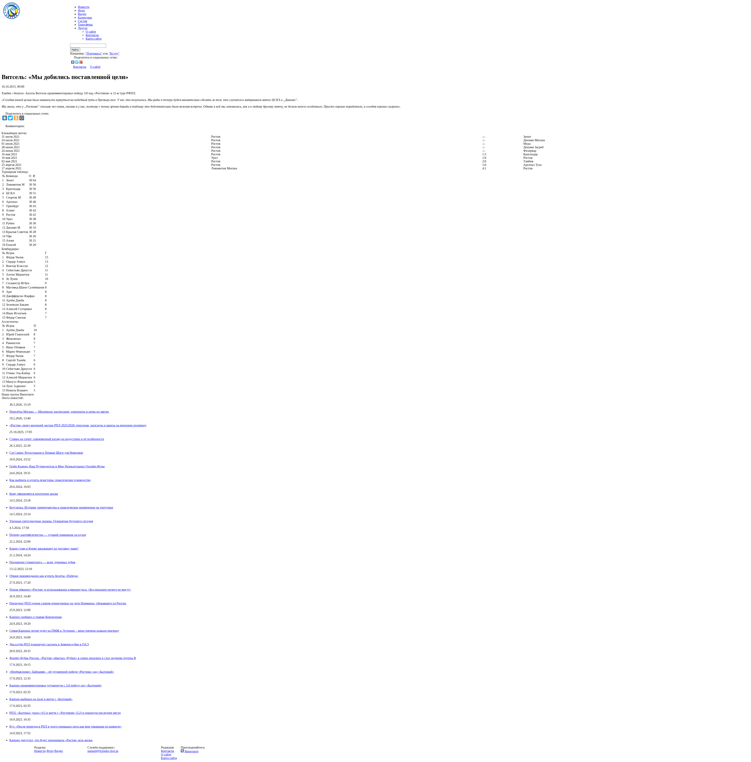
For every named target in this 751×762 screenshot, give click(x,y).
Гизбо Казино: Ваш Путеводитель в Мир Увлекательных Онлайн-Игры (57, 466)
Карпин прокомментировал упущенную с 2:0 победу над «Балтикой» (55, 685)
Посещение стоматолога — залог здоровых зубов (42, 562)
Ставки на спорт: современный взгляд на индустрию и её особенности (56, 439)
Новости (40, 751)
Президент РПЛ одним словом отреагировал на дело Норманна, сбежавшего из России (67, 603)
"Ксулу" (114, 53)
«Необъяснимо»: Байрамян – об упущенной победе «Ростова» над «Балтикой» (61, 671)
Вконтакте (192, 751)
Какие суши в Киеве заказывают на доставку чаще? (43, 548)
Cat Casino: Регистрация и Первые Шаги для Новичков (46, 452)
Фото (81, 10)
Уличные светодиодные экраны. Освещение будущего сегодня (51, 521)
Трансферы (85, 24)
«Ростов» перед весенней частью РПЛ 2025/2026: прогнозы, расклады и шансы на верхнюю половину (77, 425)
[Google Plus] (81, 62)
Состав (82, 21)
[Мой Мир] (21, 118)
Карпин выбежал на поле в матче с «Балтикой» (41, 699)
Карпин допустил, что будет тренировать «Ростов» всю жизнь (51, 740)
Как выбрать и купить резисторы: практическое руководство (50, 480)
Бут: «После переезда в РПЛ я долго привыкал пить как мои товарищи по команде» (65, 726)
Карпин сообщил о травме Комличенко (35, 617)
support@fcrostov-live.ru (102, 751)
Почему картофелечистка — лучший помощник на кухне (47, 534)
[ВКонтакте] (73, 62)
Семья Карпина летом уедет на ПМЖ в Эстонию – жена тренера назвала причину (64, 630)
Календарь (85, 17)
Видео (82, 14)
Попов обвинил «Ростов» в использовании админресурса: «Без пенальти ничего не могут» (70, 589)
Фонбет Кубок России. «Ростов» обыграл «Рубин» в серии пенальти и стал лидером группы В (72, 658)
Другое (82, 28)
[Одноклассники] (16, 118)
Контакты (92, 35)
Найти (75, 49)
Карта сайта (94, 38)
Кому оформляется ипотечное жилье (33, 493)
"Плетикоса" (93, 53)
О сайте (91, 31)
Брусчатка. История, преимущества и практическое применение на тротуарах (61, 507)
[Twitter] (77, 62)
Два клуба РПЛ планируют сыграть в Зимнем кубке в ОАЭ (49, 644)
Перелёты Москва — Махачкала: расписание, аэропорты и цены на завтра (59, 411)
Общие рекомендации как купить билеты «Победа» (43, 576)
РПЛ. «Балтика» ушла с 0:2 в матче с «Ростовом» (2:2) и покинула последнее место (65, 712)
